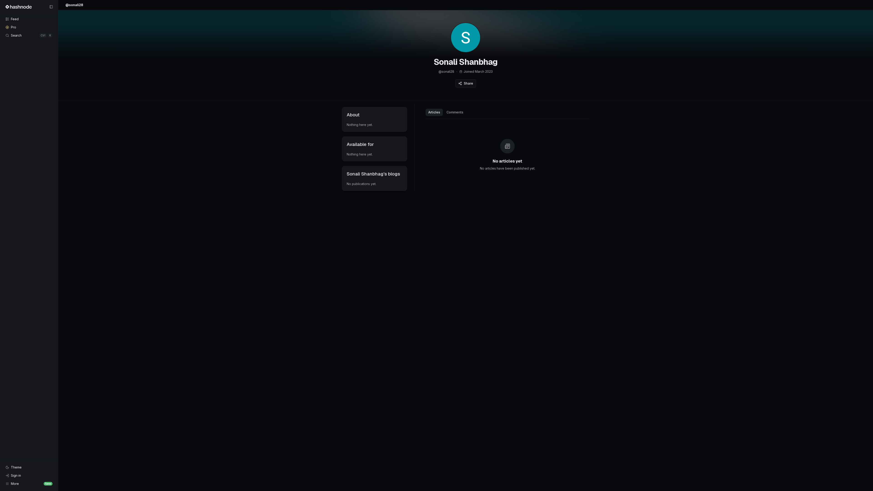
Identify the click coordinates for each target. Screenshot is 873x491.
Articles (434, 112)
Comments (455, 112)
